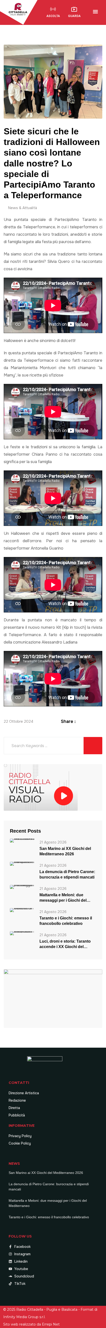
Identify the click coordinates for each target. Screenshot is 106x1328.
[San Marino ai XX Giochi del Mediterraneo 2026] (22, 840)
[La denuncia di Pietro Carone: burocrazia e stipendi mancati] (22, 863)
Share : (68, 721)
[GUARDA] (74, 9)
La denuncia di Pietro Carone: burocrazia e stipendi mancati (67, 874)
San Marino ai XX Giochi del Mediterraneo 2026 (65, 851)
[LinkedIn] (93, 721)
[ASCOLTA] (53, 9)
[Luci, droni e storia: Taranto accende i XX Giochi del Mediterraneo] (22, 932)
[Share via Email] (99, 721)
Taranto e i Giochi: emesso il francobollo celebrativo (65, 921)
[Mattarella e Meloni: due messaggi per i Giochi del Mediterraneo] (22, 886)
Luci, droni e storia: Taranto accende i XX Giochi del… (65, 944)
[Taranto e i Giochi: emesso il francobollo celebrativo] (22, 909)
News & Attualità (22, 207)
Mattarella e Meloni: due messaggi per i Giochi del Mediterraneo (63, 898)
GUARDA (74, 16)
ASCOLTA (53, 16)
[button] (95, 12)
